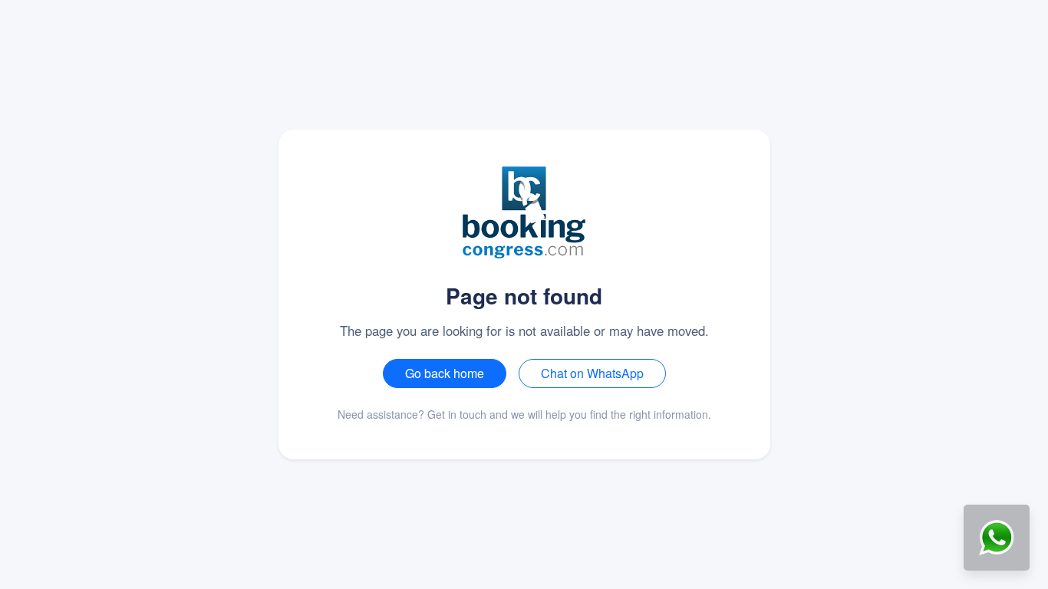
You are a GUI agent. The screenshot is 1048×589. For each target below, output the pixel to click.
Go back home (444, 373)
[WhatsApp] (997, 538)
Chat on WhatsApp (592, 373)
